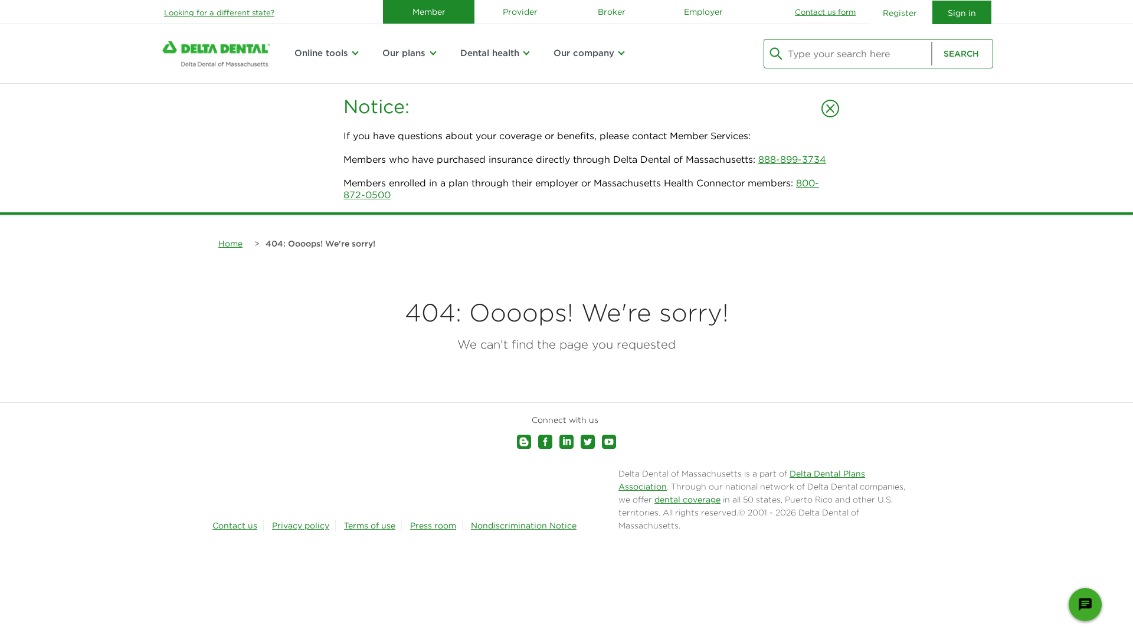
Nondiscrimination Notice (524, 525)
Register (900, 13)
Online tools (321, 52)
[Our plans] (432, 53)
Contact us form (825, 12)
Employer (703, 11)
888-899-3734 (792, 159)
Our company (584, 52)
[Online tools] (355, 53)
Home (230, 243)
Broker (612, 11)
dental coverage (687, 499)
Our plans (403, 52)
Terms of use (369, 525)
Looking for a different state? (219, 13)
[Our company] (621, 53)
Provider (520, 11)
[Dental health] (526, 53)
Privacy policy (300, 525)
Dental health (489, 52)
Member (429, 11)
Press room (433, 525)
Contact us (234, 525)
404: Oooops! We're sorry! (320, 243)
